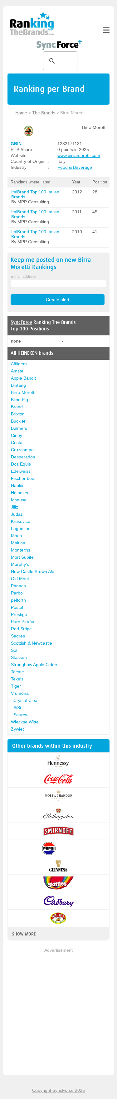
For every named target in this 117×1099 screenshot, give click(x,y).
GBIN (16, 143)
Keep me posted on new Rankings (51, 263)
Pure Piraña (22, 621)
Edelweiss (21, 471)
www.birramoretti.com (78, 155)
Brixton (18, 413)
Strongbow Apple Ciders (34, 664)
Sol (14, 650)
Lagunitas (20, 528)
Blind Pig (19, 399)
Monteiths (20, 549)
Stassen (19, 657)
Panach (18, 585)
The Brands (43, 112)
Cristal (17, 442)
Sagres (18, 635)
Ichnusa (19, 499)
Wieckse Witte (25, 721)
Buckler (18, 421)
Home (21, 112)
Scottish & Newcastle (31, 643)
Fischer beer (23, 478)
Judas (17, 514)
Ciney (16, 435)
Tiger (16, 686)
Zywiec (18, 729)
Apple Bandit (23, 378)
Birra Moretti (23, 392)
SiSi (17, 707)
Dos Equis (21, 464)
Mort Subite (22, 557)
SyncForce (21, 322)
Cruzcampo (22, 449)
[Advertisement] (58, 1012)
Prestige (19, 614)
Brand (17, 406)
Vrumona (20, 693)
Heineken (20, 492)
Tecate (17, 671)
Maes (16, 535)
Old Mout (20, 578)
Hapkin (18, 485)
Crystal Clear (26, 700)
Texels (17, 678)
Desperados (23, 456)
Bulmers (19, 428)
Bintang (18, 385)
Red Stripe (21, 628)
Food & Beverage (74, 167)
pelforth (18, 600)
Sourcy (20, 714)
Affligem (19, 363)
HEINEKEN (27, 353)
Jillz (14, 506)
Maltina (18, 542)
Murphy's (20, 564)
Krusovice (20, 521)
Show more (24, 933)
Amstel (17, 370)
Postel (17, 607)
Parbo (17, 592)
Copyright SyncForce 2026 (58, 1090)
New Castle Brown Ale (32, 571)
